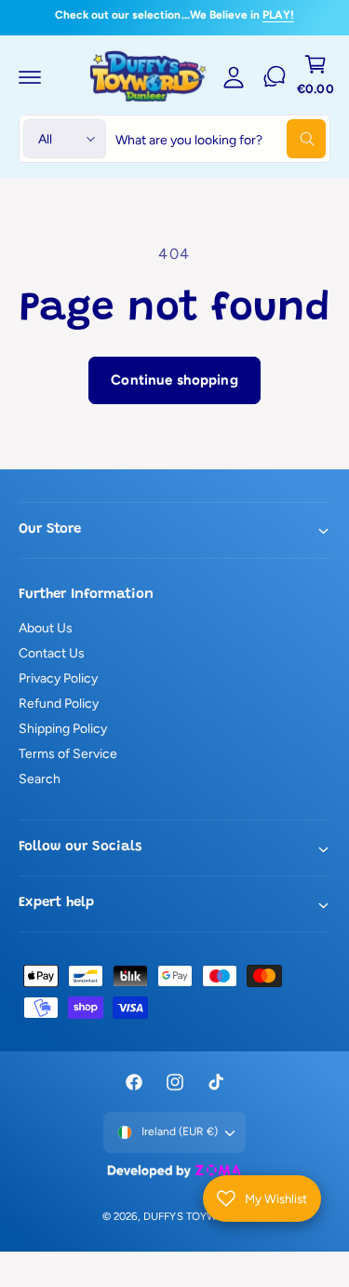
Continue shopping (174, 380)
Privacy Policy (58, 678)
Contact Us (52, 653)
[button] (29, 76)
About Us (46, 628)
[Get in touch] (274, 76)
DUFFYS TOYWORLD (193, 1216)
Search (39, 779)
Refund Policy (59, 703)
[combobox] (220, 139)
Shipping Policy (63, 729)
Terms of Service (68, 754)
